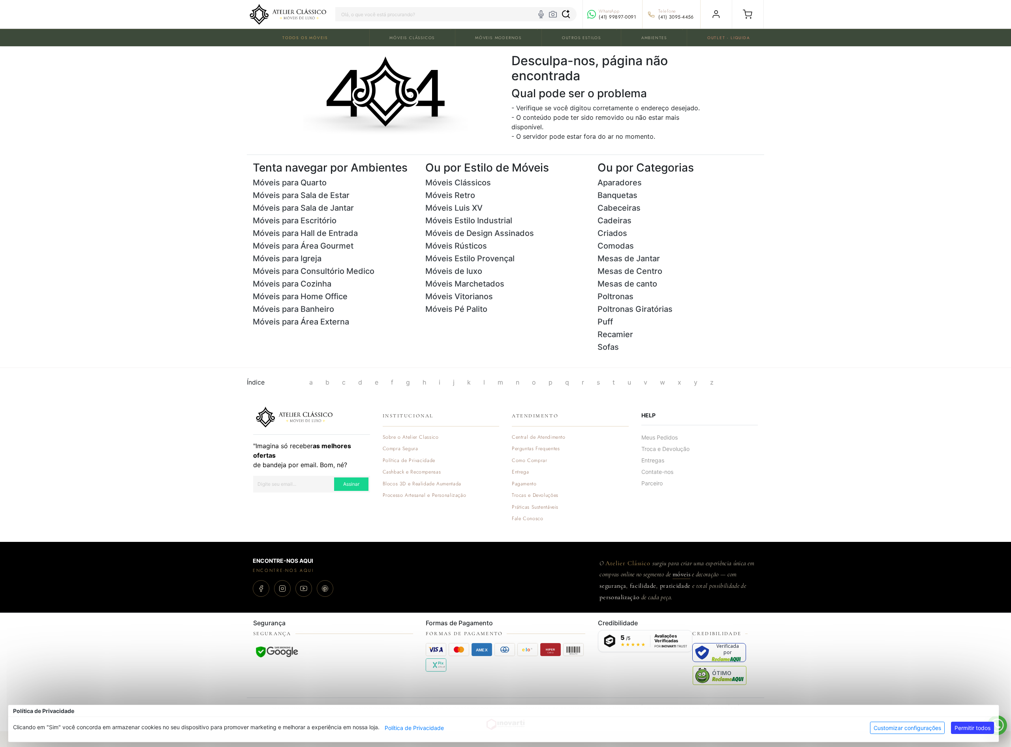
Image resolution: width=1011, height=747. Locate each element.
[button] (747, 14)
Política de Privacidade (414, 727)
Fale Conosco (527, 518)
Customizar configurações (907, 727)
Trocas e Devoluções (535, 495)
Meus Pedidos (659, 437)
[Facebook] (261, 588)
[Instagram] (282, 588)
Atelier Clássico (627, 563)
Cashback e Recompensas (412, 472)
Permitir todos (972, 727)
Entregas (652, 460)
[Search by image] (553, 14)
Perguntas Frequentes (536, 448)
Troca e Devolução (665, 448)
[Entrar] (716, 14)
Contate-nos (657, 471)
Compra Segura (400, 448)
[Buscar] (566, 14)
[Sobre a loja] (294, 416)
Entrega (520, 472)
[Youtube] (303, 588)
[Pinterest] (325, 588)
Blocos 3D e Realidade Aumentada (422, 484)
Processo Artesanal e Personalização (424, 495)
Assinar (351, 484)
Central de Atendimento (539, 437)
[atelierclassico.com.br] (288, 14)
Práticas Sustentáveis (535, 507)
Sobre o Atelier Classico (411, 437)
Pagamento (524, 484)
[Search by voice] (541, 14)
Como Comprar (529, 460)
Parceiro (652, 483)
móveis (681, 574)
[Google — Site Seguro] (277, 651)
